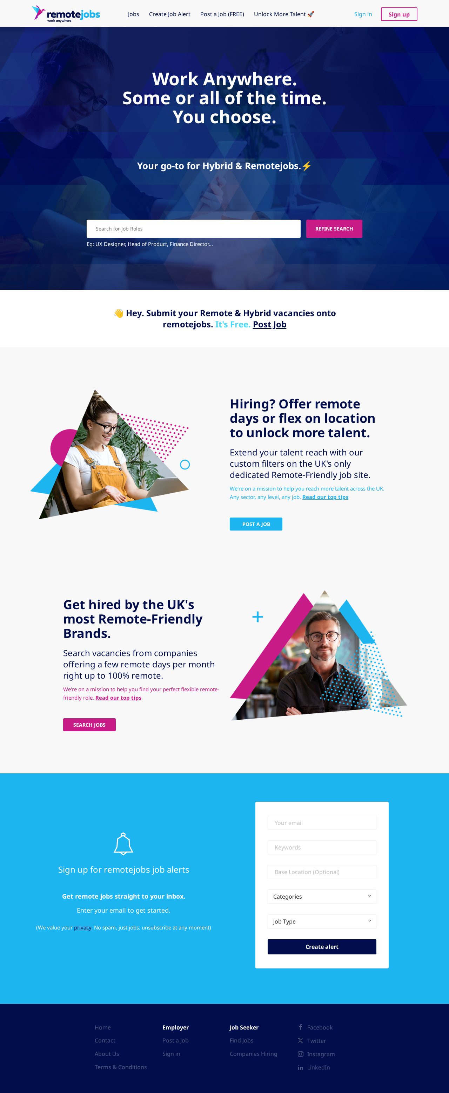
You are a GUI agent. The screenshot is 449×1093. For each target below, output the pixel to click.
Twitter (316, 1041)
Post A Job (256, 524)
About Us (107, 1054)
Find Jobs (242, 1040)
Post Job (270, 324)
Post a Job (175, 1040)
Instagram (321, 1054)
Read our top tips (325, 496)
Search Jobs (89, 724)
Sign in (363, 14)
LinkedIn (318, 1067)
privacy (82, 927)
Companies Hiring (253, 1054)
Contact (105, 1040)
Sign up (399, 14)
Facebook (320, 1027)
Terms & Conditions (121, 1067)
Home (103, 1027)
